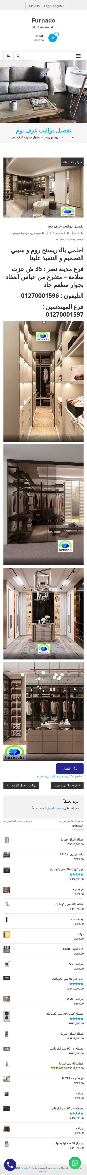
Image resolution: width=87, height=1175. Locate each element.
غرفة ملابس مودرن (65, 785)
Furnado (43, 20)
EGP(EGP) (34, 6)
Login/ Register (54, 6)
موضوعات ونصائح (20, 233)
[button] (75, 1163)
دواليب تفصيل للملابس (23, 785)
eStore (55, 1168)
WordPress (43, 1171)
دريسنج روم (35, 233)
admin (76, 233)
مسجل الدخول (55, 808)
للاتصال (67, 768)
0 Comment (59, 233)
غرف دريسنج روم (64, 238)
